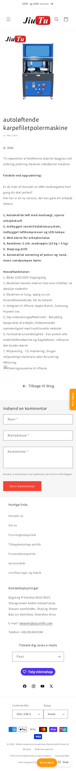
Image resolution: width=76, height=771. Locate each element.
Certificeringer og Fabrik (24, 573)
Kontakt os (15, 516)
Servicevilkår (17, 563)
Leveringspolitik (27, 762)
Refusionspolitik (44, 749)
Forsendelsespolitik (21, 554)
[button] (8, 19)
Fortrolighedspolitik (22, 535)
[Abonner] (59, 657)
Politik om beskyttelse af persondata (30, 755)
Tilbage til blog (41, 385)
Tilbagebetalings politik (24, 544)
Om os (12, 525)
